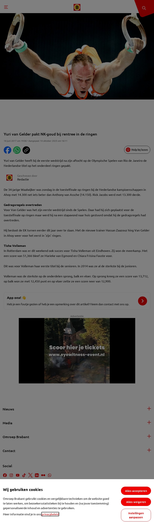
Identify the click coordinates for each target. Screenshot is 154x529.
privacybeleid (50, 514)
